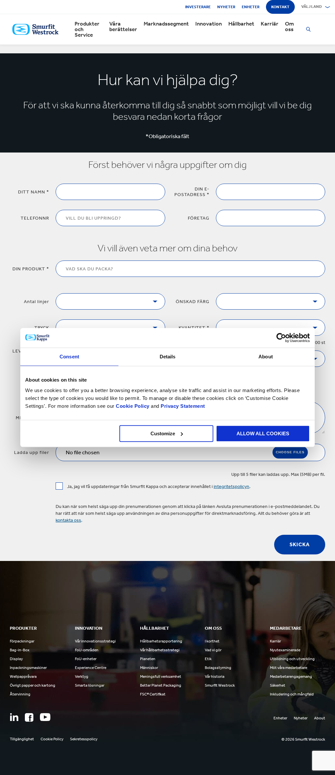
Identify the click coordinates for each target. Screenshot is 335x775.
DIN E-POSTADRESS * (191, 191)
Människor (149, 667)
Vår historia (214, 676)
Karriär (269, 24)
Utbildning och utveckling (292, 659)
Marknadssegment (166, 24)
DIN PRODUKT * (30, 269)
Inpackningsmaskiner (28, 667)
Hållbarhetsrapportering (161, 641)
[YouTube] (45, 717)
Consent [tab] (69, 356)
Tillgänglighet (22, 739)
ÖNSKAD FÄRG (192, 301)
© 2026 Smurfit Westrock (303, 739)
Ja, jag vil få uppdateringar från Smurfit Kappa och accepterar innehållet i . (159, 486)
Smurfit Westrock (220, 685)
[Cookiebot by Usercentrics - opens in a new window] (281, 338)
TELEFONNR (35, 218)
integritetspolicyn (231, 486)
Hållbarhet (241, 24)
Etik (208, 659)
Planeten (147, 659)
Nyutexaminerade (285, 650)
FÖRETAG (198, 218)
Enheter (250, 7)
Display (16, 659)
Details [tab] (168, 356)
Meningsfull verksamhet (160, 676)
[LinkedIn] (14, 717)
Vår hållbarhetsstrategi (160, 650)
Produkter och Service (87, 29)
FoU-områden (86, 650)
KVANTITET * (194, 328)
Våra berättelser (123, 26)
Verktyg (81, 676)
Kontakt (280, 7)
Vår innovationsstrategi (95, 641)
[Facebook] (29, 717)
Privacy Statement (182, 406)
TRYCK (41, 328)
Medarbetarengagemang (291, 676)
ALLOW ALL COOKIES (263, 433)
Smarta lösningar (89, 685)
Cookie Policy (133, 406)
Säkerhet (277, 685)
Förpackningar (22, 641)
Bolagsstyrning (218, 667)
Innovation (208, 24)
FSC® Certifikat (153, 694)
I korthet (212, 641)
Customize (162, 433)
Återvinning (20, 694)
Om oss (289, 26)
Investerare (198, 7)
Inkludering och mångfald (292, 694)
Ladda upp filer (31, 452)
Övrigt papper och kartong (32, 685)
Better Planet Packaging (160, 685)
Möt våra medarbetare (288, 667)
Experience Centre (90, 667)
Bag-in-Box (19, 650)
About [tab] (265, 356)
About (319, 718)
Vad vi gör (213, 650)
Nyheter (226, 7)
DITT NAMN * (33, 192)
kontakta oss (68, 520)
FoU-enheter (86, 659)
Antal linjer (36, 301)
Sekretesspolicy (83, 739)
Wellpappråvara (23, 676)
